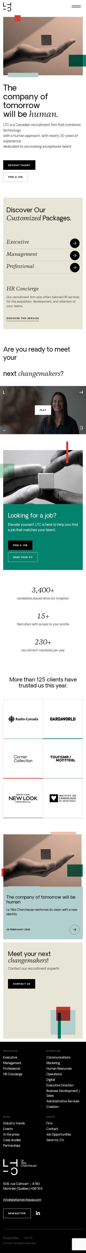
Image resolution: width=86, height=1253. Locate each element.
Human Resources (59, 1068)
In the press (11, 1134)
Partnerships (11, 1145)
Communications (58, 1057)
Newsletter (17, 1213)
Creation (52, 1106)
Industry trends (14, 1123)
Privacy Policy (11, 1237)
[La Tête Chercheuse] (7, 4)
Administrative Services (62, 1101)
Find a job (15, 177)
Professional (11, 1068)
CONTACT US (21, 983)
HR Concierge (12, 1074)
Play (43, 410)
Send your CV (23, 557)
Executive (10, 1057)
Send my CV (55, 1140)
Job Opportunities (58, 1134)
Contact (52, 1129)
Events (8, 1129)
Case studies (12, 1140)
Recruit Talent (19, 165)
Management (12, 1063)
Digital (50, 1079)
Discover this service (22, 318)
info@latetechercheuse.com (22, 1199)
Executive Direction (60, 1085)
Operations (54, 1074)
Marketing (53, 1063)
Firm (49, 1123)
